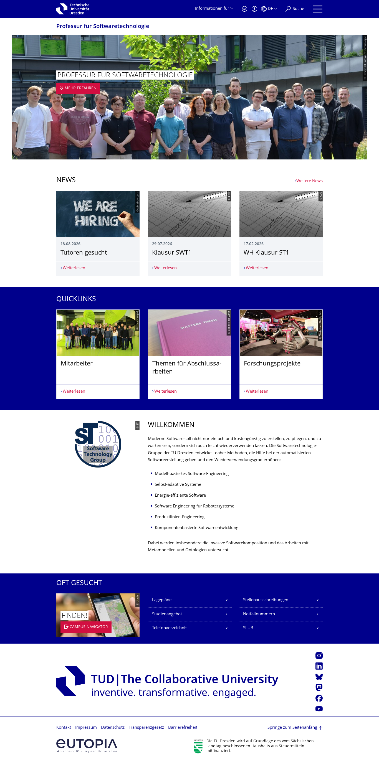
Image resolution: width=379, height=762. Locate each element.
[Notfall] (244, 9)
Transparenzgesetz (146, 728)
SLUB (248, 628)
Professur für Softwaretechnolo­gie (102, 26)
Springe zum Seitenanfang (292, 728)
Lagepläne (161, 600)
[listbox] (189, 354)
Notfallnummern (259, 614)
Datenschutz (113, 728)
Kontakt (63, 728)
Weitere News (309, 181)
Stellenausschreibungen (265, 600)
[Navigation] (317, 9)
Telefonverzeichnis (169, 628)
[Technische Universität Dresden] (72, 9)
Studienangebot (167, 614)
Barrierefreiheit (182, 728)
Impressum (86, 728)
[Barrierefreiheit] (254, 9)
